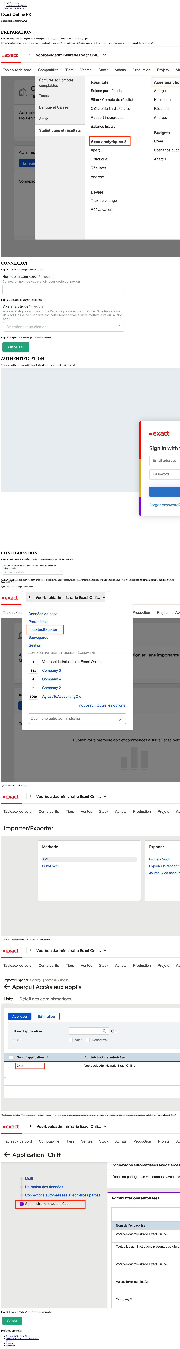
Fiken (8, 1341)
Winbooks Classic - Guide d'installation (22, 1338)
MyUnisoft (10, 1346)
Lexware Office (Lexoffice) (17, 1336)
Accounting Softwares (15, 8)
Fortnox (9, 1343)
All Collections (12, 3)
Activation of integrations (16, 5)
